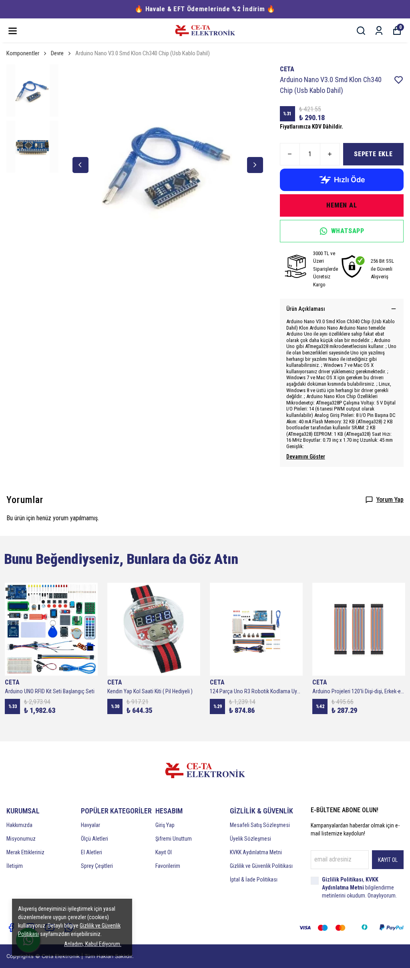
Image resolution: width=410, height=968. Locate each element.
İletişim (14, 866)
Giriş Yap (165, 825)
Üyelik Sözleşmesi (250, 838)
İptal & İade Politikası (253, 879)
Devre (57, 53)
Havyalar (90, 825)
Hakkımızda (19, 825)
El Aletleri (91, 852)
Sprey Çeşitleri (97, 866)
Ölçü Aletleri (94, 838)
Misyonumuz (21, 838)
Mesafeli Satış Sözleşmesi (260, 825)
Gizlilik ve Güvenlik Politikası (261, 866)
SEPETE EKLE (373, 154)
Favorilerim (167, 866)
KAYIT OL (388, 860)
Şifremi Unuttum (173, 838)
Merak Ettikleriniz (25, 852)
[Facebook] (11, 927)
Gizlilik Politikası (342, 879)
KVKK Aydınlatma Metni (256, 852)
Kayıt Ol (163, 852)
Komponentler (22, 53)
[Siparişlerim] (379, 31)
